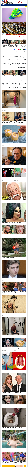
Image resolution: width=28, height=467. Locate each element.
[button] (14, 14)
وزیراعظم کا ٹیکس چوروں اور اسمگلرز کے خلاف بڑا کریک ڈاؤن (18, 6)
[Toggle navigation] (26, 5)
